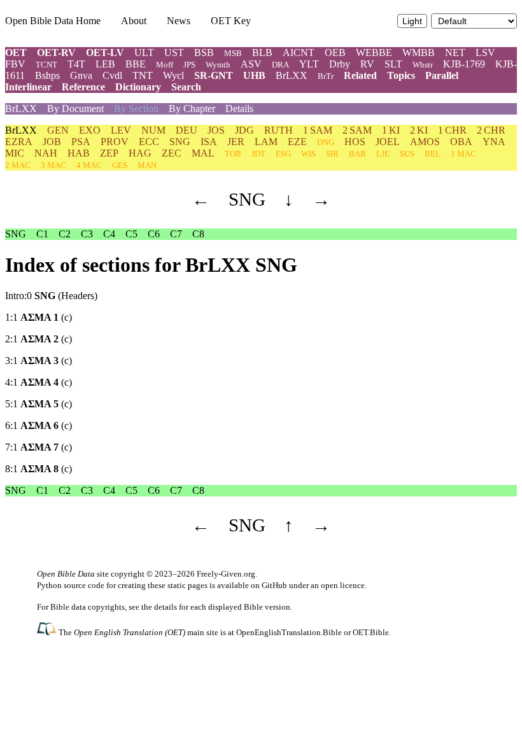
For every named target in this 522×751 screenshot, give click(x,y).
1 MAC (463, 153)
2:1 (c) (38, 338)
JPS (189, 64)
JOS (216, 130)
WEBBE (374, 52)
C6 (154, 233)
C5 (131, 233)
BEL (433, 153)
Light (412, 21)
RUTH (278, 130)
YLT (309, 64)
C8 (198, 233)
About (133, 20)
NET (455, 52)
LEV (121, 130)
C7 (176, 233)
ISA (209, 141)
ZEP (109, 153)
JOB (52, 141)
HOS (354, 141)
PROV (115, 141)
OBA (461, 141)
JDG (244, 130)
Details (239, 108)
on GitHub (269, 585)
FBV (15, 64)
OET (16, 52)
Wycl (173, 75)
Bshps (47, 75)
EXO (90, 130)
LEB (105, 64)
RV (367, 64)
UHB (254, 75)
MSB (233, 53)
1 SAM (317, 130)
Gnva (81, 75)
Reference (83, 86)
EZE (297, 141)
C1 (42, 233)
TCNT (46, 64)
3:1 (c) (38, 360)
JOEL (388, 141)
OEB (335, 52)
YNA (494, 141)
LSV (485, 52)
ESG (283, 153)
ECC (149, 141)
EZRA (18, 141)
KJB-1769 (464, 64)
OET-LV (105, 52)
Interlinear (28, 86)
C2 (65, 233)
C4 (109, 233)
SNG (179, 141)
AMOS (425, 141)
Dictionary (138, 86)
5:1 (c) (38, 403)
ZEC (171, 153)
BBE (135, 64)
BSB (204, 52)
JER (235, 141)
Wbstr (423, 64)
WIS (308, 153)
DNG (325, 142)
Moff (164, 64)
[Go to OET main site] (48, 631)
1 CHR (452, 130)
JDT (258, 153)
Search (186, 86)
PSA (80, 141)
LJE (383, 153)
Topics (401, 75)
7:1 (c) (38, 447)
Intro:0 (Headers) (51, 295)
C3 (87, 233)
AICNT (298, 52)
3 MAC (53, 165)
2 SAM (357, 130)
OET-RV (56, 52)
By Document (75, 108)
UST (174, 52)
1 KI (391, 130)
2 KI (419, 130)
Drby (339, 64)
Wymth (218, 64)
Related (360, 75)
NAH (45, 153)
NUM (153, 130)
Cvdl (112, 75)
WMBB (418, 52)
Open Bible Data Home (53, 20)
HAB (78, 153)
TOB (233, 153)
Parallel (441, 75)
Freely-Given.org (226, 574)
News (178, 20)
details (165, 607)
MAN (147, 165)
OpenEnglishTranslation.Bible (289, 632)
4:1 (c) (38, 382)
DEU (186, 130)
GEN (58, 130)
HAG (140, 153)
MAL (203, 153)
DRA (280, 64)
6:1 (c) (38, 425)
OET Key (231, 20)
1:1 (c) (38, 317)
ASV (251, 64)
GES (119, 165)
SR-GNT (213, 75)
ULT (144, 52)
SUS (407, 153)
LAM (266, 141)
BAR (357, 153)
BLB (262, 52)
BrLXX (291, 75)
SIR (332, 153)
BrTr (326, 76)
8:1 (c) (38, 468)
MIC (14, 153)
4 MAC (89, 165)
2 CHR (491, 130)
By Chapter (192, 108)
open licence (343, 585)
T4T (76, 64)
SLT (393, 64)
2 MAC (18, 165)
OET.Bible (371, 632)
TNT (142, 75)
